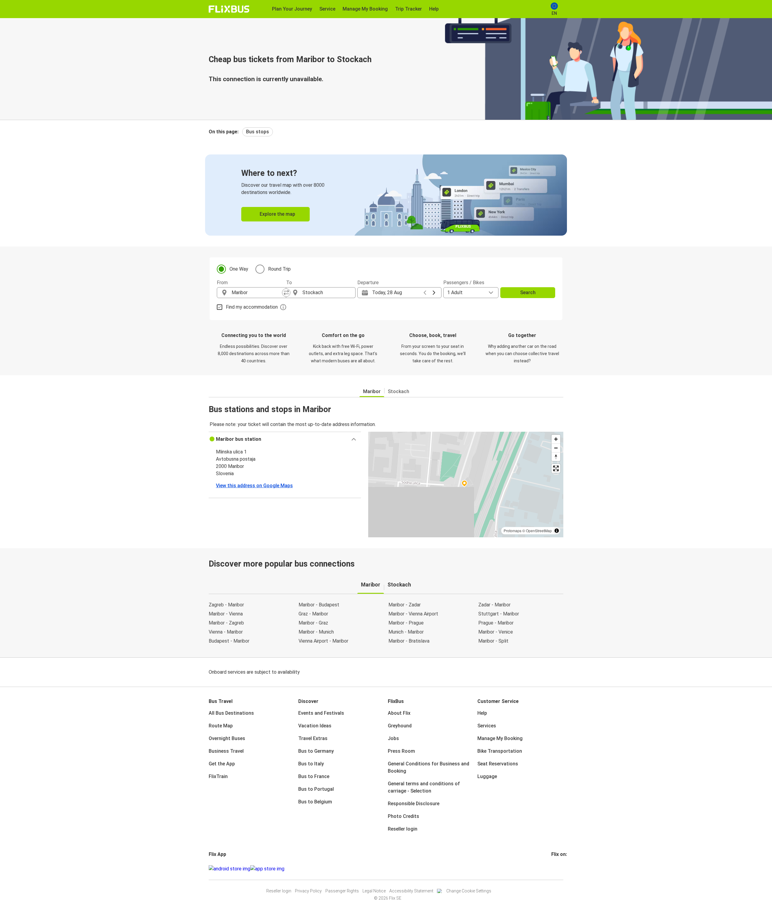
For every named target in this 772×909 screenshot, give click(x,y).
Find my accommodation (252, 307)
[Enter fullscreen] (556, 468)
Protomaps (512, 530)
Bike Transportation (499, 751)
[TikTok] (561, 869)
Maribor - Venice (495, 632)
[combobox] (257, 292)
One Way (238, 269)
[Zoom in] (556, 439)
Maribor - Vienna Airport (413, 614)
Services (486, 726)
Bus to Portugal (316, 789)
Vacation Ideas (314, 726)
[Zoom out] (556, 447)
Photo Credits (403, 816)
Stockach (398, 391)
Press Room (401, 751)
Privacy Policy (308, 890)
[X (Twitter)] (559, 869)
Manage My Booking (500, 738)
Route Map (221, 726)
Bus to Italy (311, 764)
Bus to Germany (316, 751)
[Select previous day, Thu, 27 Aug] (425, 292)
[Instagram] (554, 869)
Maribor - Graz (313, 623)
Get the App (222, 764)
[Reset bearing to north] (556, 456)
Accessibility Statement (411, 890)
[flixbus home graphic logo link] (229, 9)
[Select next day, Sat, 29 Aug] (434, 292)
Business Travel (226, 751)
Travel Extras (312, 738)
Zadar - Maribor (494, 605)
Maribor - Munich (316, 632)
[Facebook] (552, 869)
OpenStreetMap (539, 530)
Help (482, 713)
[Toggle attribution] (556, 530)
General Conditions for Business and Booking (428, 767)
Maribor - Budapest (319, 605)
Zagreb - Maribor (226, 605)
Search (528, 292)
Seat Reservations (497, 764)
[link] (386, 195)
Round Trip (279, 269)
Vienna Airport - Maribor (323, 641)
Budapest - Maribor (229, 641)
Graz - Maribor (313, 614)
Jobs (393, 738)
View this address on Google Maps (254, 485)
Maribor (372, 391)
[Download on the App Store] (267, 868)
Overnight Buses (227, 738)
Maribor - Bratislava (408, 641)
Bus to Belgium (315, 802)
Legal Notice (374, 890)
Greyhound (400, 726)
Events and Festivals (321, 713)
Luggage (487, 776)
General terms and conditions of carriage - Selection (424, 787)
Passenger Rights (342, 890)
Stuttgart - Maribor (498, 614)
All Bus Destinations (231, 713)
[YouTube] (556, 869)
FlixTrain (218, 776)
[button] (285, 439)
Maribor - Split (493, 641)
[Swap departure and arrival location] (286, 292)
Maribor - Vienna (226, 614)
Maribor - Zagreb (226, 623)
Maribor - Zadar (404, 605)
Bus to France (313, 776)
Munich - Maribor (406, 632)
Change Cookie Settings (468, 890)
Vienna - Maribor (226, 632)
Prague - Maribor (496, 623)
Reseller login (402, 829)
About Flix (399, 713)
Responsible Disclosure (413, 803)
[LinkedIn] (557, 869)
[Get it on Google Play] (229, 868)
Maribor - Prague (406, 623)
